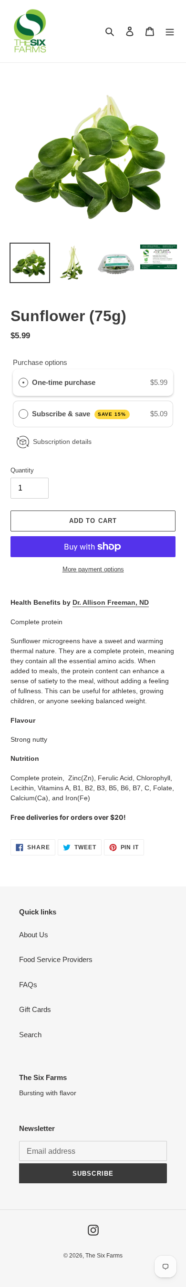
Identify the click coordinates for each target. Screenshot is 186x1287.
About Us (33, 935)
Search (30, 1035)
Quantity (22, 470)
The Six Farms (104, 1255)
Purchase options (40, 362)
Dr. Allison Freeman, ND (110, 602)
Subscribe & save (79, 414)
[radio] (23, 382)
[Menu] (170, 31)
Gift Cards (35, 1009)
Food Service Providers (56, 959)
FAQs (28, 985)
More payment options (93, 569)
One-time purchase (63, 382)
